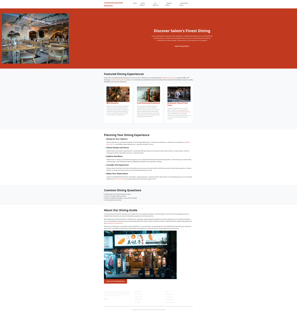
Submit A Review (168, 4)
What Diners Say (139, 294)
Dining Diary (138, 291)
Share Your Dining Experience (115, 281)
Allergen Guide (138, 297)
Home (135, 3)
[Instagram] (107, 299)
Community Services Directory (113, 4)
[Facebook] (104, 299)
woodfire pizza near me (169, 78)
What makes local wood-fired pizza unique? (118, 194)
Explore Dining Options (182, 46)
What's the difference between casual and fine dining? (121, 198)
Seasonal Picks (138, 299)
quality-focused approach (115, 223)
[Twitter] (105, 299)
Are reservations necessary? (113, 200)
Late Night (137, 302)
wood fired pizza (121, 179)
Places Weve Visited (183, 4)
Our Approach (155, 4)
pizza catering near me (119, 80)
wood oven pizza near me (183, 112)
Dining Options (142, 4)
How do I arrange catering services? (115, 196)
